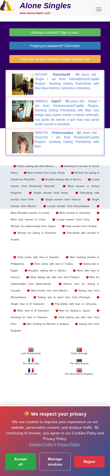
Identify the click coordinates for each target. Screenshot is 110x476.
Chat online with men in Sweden (37, 257)
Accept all (20, 461)
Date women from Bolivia (81, 226)
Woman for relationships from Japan (33, 226)
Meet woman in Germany (74, 212)
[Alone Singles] (7, 4)
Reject (89, 461)
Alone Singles (45, 5)
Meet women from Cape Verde (45, 172)
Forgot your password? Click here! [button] (55, 45)
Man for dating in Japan (74, 310)
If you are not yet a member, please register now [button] (55, 59)
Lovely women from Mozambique (68, 206)
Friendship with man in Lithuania (75, 303)
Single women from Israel (50, 192)
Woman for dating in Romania (36, 232)
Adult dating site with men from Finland (54, 277)
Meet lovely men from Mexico (49, 290)
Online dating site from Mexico (35, 166)
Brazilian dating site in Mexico (63, 179)
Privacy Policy (68, 444)
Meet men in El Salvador (32, 310)
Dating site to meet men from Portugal (63, 297)
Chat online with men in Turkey (53, 263)
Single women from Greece (62, 199)
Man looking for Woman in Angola (47, 323)
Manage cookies (55, 461)
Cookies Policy (41, 444)
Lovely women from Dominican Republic (55, 183)
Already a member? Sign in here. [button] (55, 32)
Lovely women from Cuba (72, 219)
